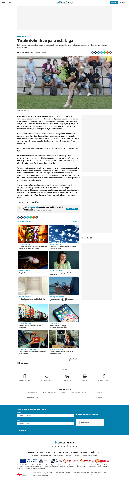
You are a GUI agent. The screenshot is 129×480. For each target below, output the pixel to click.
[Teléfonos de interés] (24, 377)
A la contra (64, 393)
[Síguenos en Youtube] (58, 446)
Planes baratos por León (49, 393)
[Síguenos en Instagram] (61, 446)
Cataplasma (99, 397)
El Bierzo (40, 452)
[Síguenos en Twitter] (55, 446)
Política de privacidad (45, 455)
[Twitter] (95, 52)
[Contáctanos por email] (73, 446)
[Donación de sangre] (46, 377)
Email (18, 420)
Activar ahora (71, 208)
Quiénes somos (69, 455)
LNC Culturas (63, 452)
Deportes (83, 452)
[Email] (110, 52)
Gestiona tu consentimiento (90, 455)
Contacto (77, 455)
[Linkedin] (98, 52)
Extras (100, 452)
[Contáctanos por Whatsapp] (67, 446)
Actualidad (30, 452)
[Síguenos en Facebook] (52, 446)
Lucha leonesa (21, 36)
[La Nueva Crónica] (64, 443)
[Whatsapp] (104, 52)
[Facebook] (92, 52)
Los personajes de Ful (32, 397)
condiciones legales (93, 414)
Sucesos (48, 452)
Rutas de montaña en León (78, 393)
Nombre (19, 412)
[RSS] (76, 446)
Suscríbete (22, 431)
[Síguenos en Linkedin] (64, 446)
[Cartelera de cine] (66, 377)
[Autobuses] (84, 377)
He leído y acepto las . (88, 414)
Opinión (92, 452)
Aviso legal (35, 455)
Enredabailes (98, 393)
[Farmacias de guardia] (104, 377)
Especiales (74, 452)
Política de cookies (58, 455)
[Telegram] (101, 52)
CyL (55, 452)
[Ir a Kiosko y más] (70, 446)
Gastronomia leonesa (32, 393)
